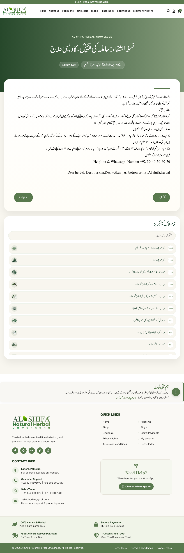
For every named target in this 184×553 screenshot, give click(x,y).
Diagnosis (82, 11)
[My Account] (173, 11)
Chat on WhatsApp (136, 486)
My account (147, 438)
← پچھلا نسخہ (23, 197)
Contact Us (124, 11)
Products (68, 11)
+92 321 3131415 (52, 492)
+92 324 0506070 (31, 482)
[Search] (168, 11)
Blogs (94, 11)
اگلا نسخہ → (161, 197)
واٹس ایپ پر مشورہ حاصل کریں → (124, 398)
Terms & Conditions (142, 548)
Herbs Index (107, 11)
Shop (106, 427)
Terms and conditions (115, 444)
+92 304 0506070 (31, 492)
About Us (54, 11)
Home (43, 11)
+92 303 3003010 (53, 482)
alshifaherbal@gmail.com (35, 499)
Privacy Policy (110, 438)
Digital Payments (143, 11)
